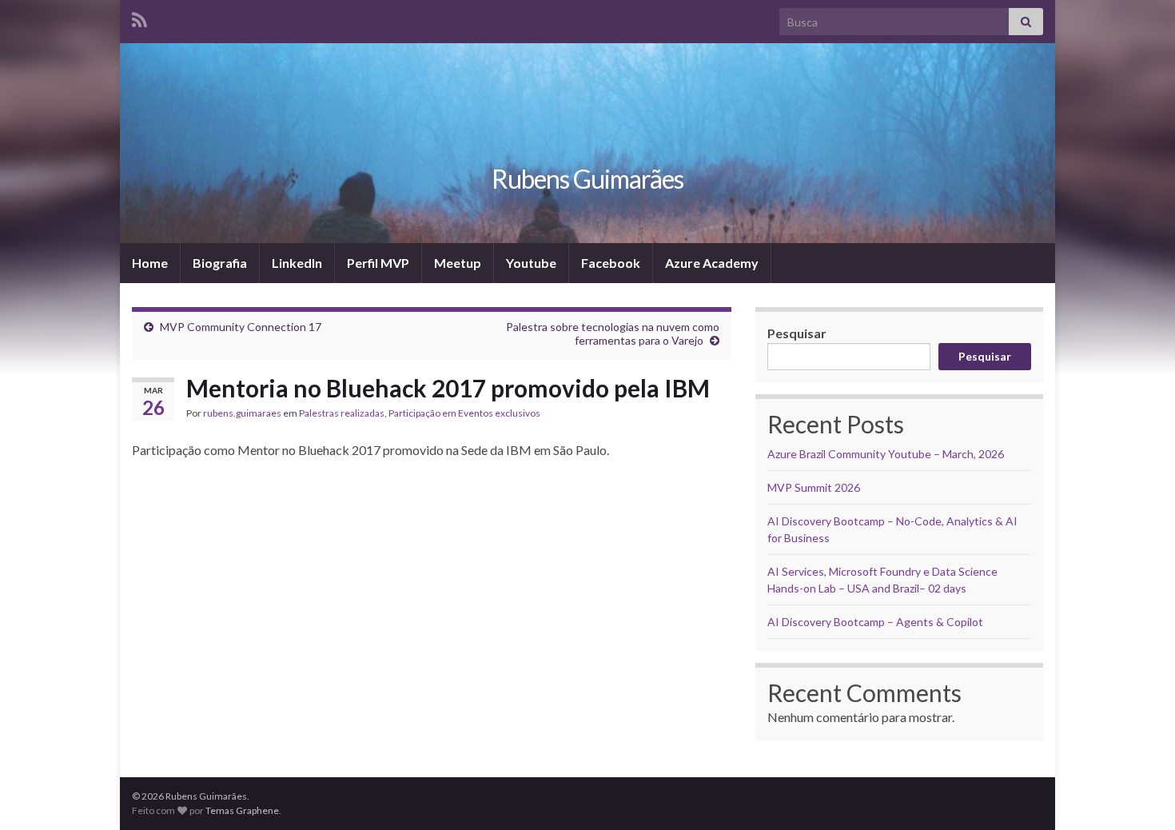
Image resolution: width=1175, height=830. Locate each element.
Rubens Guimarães (587, 178)
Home (150, 262)
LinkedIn (297, 262)
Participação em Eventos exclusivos (464, 413)
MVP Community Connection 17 (240, 326)
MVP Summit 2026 (813, 487)
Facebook (610, 262)
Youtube (531, 262)
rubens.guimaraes (242, 413)
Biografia (220, 262)
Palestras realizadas (341, 413)
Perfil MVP (378, 262)
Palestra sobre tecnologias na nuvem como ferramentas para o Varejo (612, 333)
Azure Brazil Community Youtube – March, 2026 (885, 454)
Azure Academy (712, 262)
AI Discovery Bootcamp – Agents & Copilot (875, 621)
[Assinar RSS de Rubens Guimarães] (139, 17)
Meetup (457, 262)
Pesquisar (796, 333)
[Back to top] (1139, 794)
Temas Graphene (242, 810)
